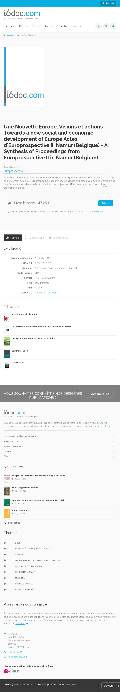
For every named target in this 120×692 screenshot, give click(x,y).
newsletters (96, 393)
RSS (6, 456)
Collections (63, 26)
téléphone (105, 426)
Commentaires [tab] (60, 237)
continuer (20, 623)
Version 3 (53, 292)
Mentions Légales (13, 446)
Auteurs (49, 26)
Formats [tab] (14, 237)
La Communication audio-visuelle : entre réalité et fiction (41, 326)
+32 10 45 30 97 (16, 652)
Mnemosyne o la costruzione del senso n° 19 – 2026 (38, 500)
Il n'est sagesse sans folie (25, 487)
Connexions (18, 362)
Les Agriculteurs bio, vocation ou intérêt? (33, 338)
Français (110, 3)
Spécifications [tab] (36, 237)
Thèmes (23, 26)
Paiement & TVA (96, 211)
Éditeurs (36, 26)
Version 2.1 (41, 292)
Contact (8, 451)
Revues (77, 26)
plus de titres (13, 523)
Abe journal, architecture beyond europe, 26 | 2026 (38, 476)
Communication (20, 351)
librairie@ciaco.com (18, 656)
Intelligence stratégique (25, 314)
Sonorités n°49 (19, 510)
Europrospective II (15, 171)
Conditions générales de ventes (21, 436)
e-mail (90, 426)
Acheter (106, 203)
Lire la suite (108, 187)
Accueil (9, 26)
